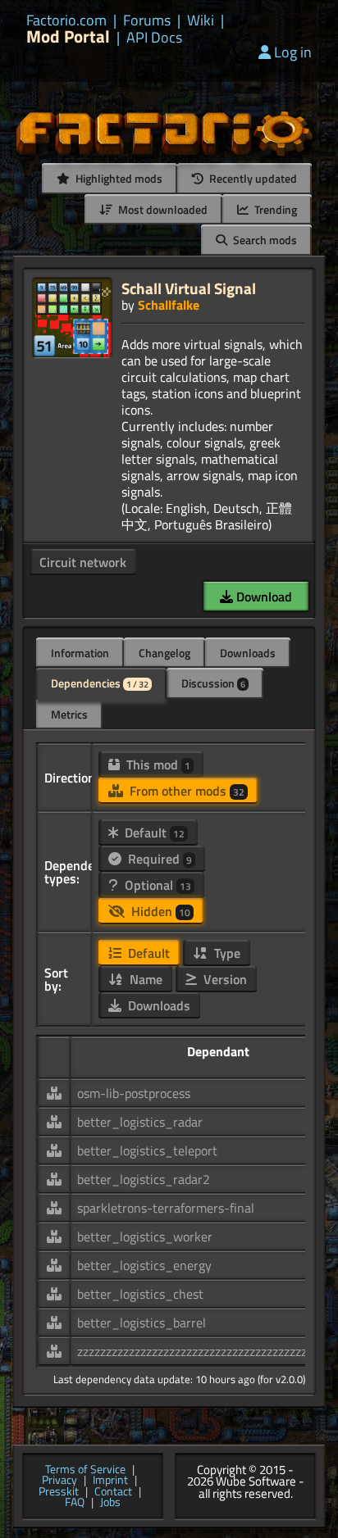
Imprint (110, 1480)
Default (153, 832)
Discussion (213, 683)
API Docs (154, 37)
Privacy (59, 1480)
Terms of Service (85, 1470)
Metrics (69, 714)
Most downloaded (162, 209)
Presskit (59, 1492)
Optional (156, 885)
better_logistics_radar (140, 1122)
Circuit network (82, 562)
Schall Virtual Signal (188, 288)
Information (80, 652)
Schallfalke (168, 305)
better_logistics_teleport (147, 1150)
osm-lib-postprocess (133, 1093)
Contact (113, 1492)
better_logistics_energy (144, 1265)
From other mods (185, 791)
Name (144, 979)
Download (262, 596)
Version (223, 979)
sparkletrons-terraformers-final (165, 1208)
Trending (274, 209)
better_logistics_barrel (141, 1322)
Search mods (264, 239)
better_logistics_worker (144, 1236)
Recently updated (252, 178)
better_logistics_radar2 (143, 1179)
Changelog (164, 652)
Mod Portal (68, 36)
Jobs (110, 1503)
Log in (293, 52)
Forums (147, 20)
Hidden (159, 911)
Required (158, 859)
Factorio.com (66, 20)
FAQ (74, 1503)
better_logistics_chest (140, 1294)
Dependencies (99, 683)
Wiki (200, 20)
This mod (156, 764)
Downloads (248, 652)
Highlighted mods (117, 178)
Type (225, 953)
